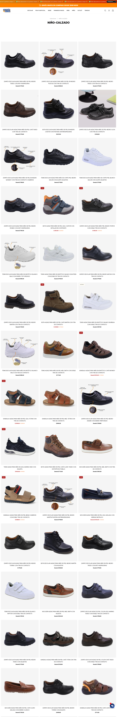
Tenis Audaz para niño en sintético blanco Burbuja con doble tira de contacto (97, 323)
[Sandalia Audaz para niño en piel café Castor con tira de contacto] (97, 687)
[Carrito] (113, 10)
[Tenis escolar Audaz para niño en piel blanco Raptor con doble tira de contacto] (20, 590)
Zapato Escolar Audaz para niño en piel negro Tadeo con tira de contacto (97, 82)
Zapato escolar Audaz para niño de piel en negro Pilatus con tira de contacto (58, 82)
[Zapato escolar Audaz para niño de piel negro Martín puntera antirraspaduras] (58, 494)
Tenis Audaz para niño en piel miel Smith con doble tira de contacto (58, 371)
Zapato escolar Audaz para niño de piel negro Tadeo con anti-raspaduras (20, 82)
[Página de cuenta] (109, 10)
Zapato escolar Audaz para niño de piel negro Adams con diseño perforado (97, 420)
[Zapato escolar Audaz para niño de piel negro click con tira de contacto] (97, 108)
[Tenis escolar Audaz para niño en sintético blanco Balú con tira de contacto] (20, 349)
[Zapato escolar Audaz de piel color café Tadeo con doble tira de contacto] (97, 639)
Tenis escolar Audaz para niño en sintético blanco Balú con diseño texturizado (19, 275)
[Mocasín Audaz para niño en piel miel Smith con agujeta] (58, 590)
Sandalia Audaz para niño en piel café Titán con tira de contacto (58, 660)
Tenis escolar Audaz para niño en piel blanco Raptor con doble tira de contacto (19, 612)
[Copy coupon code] (115, 2)
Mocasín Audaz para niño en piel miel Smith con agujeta (58, 612)
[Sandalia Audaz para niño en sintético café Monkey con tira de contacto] (97, 349)
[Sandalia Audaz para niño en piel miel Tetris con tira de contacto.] (58, 398)
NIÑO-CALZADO (63, 18)
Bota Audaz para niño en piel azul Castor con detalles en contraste (58, 227)
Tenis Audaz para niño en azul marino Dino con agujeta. (20, 468)
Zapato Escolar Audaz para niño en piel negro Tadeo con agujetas (20, 660)
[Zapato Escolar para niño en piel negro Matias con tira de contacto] (97, 253)
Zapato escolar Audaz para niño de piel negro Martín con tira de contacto (20, 323)
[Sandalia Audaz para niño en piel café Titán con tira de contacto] (58, 639)
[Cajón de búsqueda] (105, 10)
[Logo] (7, 10)
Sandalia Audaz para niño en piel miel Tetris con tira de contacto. (58, 420)
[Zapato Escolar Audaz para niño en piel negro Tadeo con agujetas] (20, 639)
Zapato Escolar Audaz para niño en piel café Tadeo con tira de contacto (19, 130)
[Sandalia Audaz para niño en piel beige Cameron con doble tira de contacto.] (20, 494)
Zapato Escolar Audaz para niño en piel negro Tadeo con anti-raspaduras (97, 564)
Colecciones (53, 18)
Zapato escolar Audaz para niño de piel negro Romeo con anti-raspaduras (20, 227)
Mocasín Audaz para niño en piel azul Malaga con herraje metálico (97, 516)
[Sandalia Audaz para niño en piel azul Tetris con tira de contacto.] (20, 398)
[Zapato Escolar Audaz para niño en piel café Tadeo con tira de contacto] (20, 108)
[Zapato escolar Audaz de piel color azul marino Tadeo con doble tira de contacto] (97, 590)
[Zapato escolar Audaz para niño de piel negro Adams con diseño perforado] (97, 398)
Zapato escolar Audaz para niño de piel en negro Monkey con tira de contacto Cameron (20, 179)
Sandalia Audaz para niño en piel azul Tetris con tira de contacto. (19, 420)
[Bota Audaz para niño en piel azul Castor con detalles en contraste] (58, 205)
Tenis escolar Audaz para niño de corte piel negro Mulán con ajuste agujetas (58, 179)
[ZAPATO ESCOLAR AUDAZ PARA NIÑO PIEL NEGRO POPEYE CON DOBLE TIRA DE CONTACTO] (97, 205)
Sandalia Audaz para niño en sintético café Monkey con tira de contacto (97, 371)
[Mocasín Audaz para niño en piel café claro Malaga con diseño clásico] (20, 687)
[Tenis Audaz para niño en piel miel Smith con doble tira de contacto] (58, 349)
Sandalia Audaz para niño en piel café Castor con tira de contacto (97, 709)
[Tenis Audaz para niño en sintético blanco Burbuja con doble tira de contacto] (97, 301)
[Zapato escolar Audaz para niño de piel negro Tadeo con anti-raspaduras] (20, 60)
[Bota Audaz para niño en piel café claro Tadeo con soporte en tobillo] (58, 446)
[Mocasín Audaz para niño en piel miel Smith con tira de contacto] (97, 446)
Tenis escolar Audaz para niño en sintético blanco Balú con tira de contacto (19, 371)
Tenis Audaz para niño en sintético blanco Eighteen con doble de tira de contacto (58, 275)
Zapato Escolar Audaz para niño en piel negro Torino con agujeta (58, 709)
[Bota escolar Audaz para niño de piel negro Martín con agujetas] (58, 542)
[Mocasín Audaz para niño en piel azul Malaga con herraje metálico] (97, 494)
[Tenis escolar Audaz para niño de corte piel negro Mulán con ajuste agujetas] (58, 157)
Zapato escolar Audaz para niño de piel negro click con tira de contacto (97, 130)
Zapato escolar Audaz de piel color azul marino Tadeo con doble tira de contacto (97, 612)
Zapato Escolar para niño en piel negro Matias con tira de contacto (97, 275)
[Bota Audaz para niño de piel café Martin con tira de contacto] (58, 301)
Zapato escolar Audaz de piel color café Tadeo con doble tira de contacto (97, 660)
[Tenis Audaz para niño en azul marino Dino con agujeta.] (20, 446)
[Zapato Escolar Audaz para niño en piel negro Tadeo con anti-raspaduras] (97, 542)
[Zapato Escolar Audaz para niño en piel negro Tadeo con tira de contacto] (97, 60)
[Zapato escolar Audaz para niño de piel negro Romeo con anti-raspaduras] (20, 205)
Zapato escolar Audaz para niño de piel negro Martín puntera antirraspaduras (58, 516)
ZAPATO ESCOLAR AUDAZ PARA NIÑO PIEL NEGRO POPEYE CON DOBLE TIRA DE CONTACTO (97, 227)
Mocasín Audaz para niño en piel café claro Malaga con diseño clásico (20, 709)
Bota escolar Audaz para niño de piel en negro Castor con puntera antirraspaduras (58, 130)
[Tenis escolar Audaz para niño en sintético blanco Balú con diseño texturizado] (20, 253)
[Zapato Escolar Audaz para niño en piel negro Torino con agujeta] (58, 687)
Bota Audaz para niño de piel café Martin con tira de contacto (58, 323)
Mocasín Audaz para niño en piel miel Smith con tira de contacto (97, 468)
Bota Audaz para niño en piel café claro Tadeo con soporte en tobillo (58, 468)
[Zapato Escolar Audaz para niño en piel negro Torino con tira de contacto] (20, 542)
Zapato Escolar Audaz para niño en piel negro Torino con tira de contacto (20, 564)
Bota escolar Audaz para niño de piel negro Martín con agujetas (58, 564)
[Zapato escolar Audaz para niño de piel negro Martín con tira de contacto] (20, 301)
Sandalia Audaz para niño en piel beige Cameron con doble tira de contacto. (19, 516)
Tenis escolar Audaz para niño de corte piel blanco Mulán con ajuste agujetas (97, 179)
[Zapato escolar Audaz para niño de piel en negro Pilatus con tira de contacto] (58, 60)
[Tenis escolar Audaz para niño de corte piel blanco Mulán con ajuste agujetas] (97, 157)
